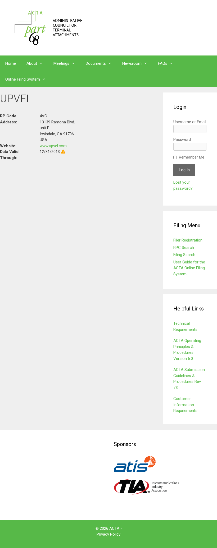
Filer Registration (187, 240)
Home (10, 63)
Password (182, 139)
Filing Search (184, 254)
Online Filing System (22, 79)
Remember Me (191, 157)
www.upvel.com (53, 145)
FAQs (162, 63)
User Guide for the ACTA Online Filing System (189, 268)
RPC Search (183, 247)
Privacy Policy (108, 534)
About (31, 63)
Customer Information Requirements (185, 404)
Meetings (61, 63)
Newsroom (132, 63)
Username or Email (189, 121)
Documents (96, 63)
